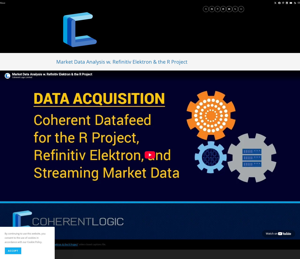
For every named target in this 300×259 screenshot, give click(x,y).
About (2, 3)
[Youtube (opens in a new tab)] (291, 3)
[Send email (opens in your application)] (298, 3)
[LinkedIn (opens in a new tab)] (287, 3)
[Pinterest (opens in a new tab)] (283, 3)
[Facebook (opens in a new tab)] (279, 3)
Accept (13, 250)
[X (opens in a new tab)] (275, 3)
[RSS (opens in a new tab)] (295, 3)
